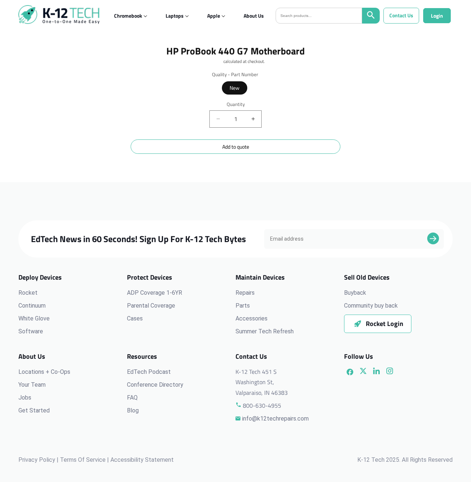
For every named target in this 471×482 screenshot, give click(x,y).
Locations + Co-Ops (44, 371)
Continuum (32, 305)
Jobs (24, 397)
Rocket (28, 292)
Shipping (214, 61)
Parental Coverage (151, 305)
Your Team (32, 384)
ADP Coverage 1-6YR (154, 292)
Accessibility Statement (142, 459)
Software (30, 331)
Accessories (252, 318)
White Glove (34, 318)
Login (437, 16)
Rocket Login (384, 324)
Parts (243, 305)
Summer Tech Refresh (265, 331)
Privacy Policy (36, 459)
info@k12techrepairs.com (275, 418)
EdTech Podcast (149, 371)
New (235, 88)
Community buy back (371, 305)
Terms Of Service (83, 459)
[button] (128, 15)
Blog (133, 410)
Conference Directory (155, 384)
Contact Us (401, 15)
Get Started (34, 410)
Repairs (245, 292)
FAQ (132, 397)
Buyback (355, 292)
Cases (135, 318)
